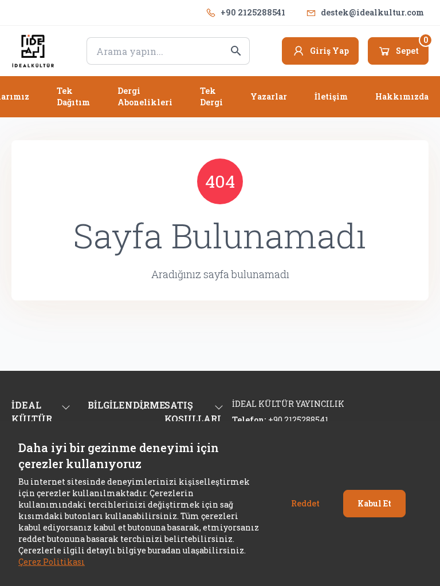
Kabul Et (374, 503)
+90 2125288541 (253, 12)
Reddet (305, 503)
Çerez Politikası (51, 561)
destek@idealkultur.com (372, 12)
